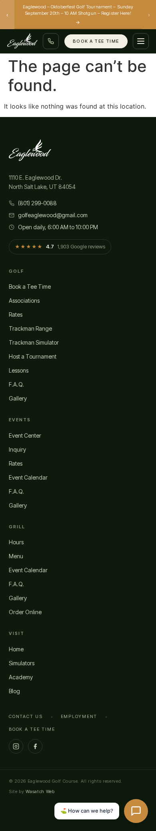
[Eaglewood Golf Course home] (22, 41)
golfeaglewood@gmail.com (53, 215)
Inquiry (17, 449)
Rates (15, 314)
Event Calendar (28, 477)
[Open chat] (136, 811)
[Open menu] (141, 41)
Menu (16, 556)
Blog (14, 691)
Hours (16, 542)
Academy (21, 677)
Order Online (25, 612)
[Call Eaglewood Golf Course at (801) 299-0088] (51, 41)
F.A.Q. (16, 384)
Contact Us (26, 716)
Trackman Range (30, 328)
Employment (79, 716)
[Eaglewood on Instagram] (16, 746)
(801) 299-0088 (37, 203)
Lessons (18, 370)
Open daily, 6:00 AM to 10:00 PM (58, 227)
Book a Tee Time (96, 41)
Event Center (25, 435)
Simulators (21, 663)
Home (16, 649)
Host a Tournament (32, 356)
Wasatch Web (40, 791)
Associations (24, 300)
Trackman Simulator (34, 342)
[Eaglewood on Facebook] (35, 746)
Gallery (18, 398)
